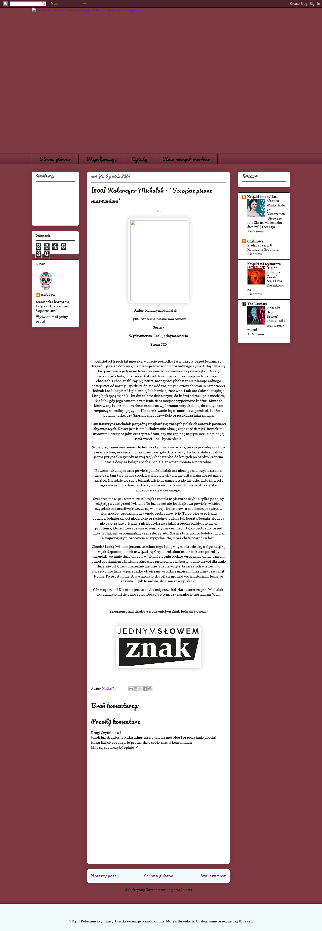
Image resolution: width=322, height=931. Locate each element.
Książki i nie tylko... (262, 196)
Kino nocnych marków (186, 158)
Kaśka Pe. (48, 295)
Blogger (245, 921)
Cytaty (139, 158)
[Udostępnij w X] (140, 688)
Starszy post (213, 875)
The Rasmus (257, 304)
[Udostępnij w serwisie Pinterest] (149, 688)
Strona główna (55, 158)
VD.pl (73, 921)
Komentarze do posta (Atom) (169, 889)
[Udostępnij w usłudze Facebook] (145, 688)
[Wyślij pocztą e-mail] (130, 688)
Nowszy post (103, 875)
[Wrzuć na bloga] (135, 688)
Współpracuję (101, 158)
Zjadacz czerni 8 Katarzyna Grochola (262, 247)
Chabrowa (255, 241)
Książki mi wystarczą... (265, 264)
